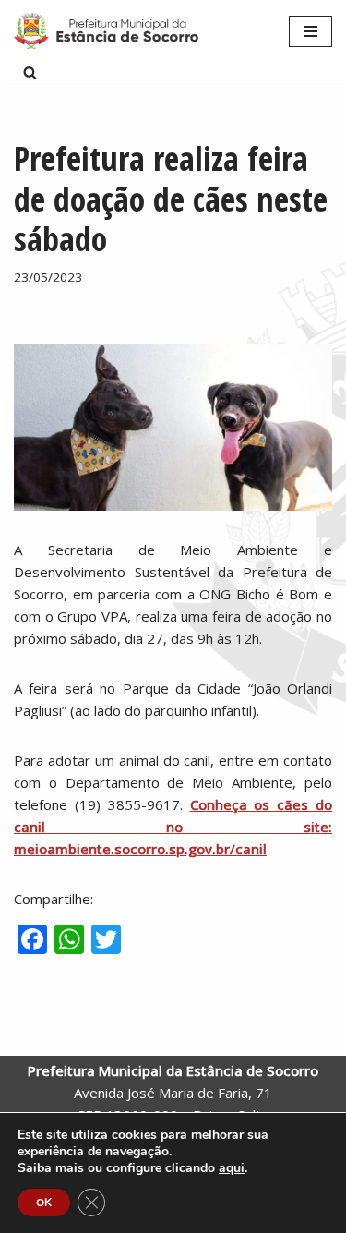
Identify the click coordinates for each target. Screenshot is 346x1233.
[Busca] (30, 72)
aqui (232, 1168)
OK (44, 1202)
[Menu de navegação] (310, 31)
